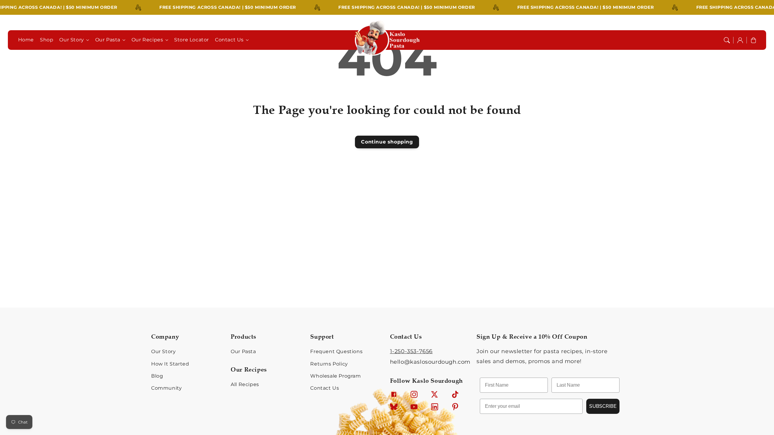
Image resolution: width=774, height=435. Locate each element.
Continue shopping (387, 142)
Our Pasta (107, 40)
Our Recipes (147, 40)
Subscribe (602, 406)
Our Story (71, 40)
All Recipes (245, 384)
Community (166, 388)
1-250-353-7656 (411, 351)
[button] (726, 40)
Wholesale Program (335, 376)
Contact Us (229, 40)
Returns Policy (329, 364)
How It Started (170, 364)
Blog (157, 376)
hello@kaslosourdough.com (430, 362)
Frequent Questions (336, 351)
